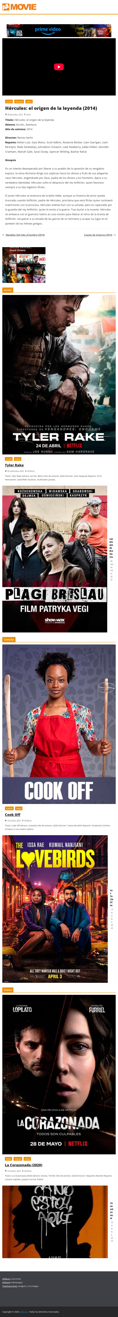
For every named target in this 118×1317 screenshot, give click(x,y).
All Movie (31, 471)
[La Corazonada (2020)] (59, 1074)
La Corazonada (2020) (23, 1165)
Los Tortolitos (111, 897)
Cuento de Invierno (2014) (98, 235)
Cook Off (12, 814)
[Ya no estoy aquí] (55, 1222)
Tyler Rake (14, 465)
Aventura (19, 102)
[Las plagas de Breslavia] (54, 559)
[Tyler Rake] (59, 374)
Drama (8, 1159)
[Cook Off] (59, 724)
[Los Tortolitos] (55, 909)
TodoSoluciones (9, 1286)
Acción (9, 102)
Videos (29, 102)
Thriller (18, 1159)
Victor (28, 114)
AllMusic (6, 1278)
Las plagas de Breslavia (111, 547)
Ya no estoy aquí (111, 1210)
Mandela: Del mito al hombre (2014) (25, 235)
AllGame (6, 1282)
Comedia (9, 808)
